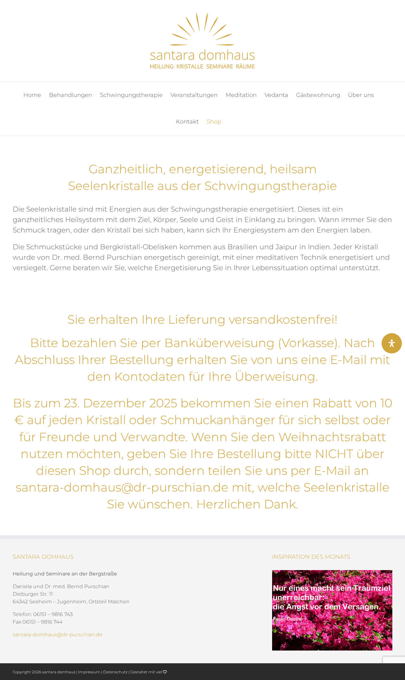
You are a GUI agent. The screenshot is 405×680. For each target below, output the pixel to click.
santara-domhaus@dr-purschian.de (122, 487)
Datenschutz (115, 672)
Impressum (89, 672)
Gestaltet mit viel (146, 672)
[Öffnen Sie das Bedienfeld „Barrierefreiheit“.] (392, 343)
